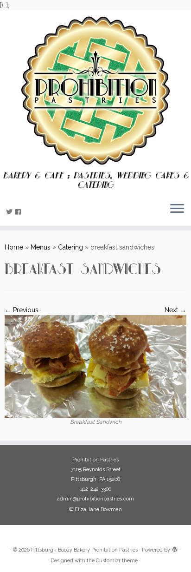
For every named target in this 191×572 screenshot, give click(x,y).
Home (14, 247)
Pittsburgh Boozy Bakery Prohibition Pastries (84, 550)
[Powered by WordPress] (175, 548)
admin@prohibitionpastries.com (95, 499)
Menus (41, 247)
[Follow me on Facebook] (19, 212)
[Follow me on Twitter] (10, 212)
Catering (70, 247)
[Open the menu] (177, 209)
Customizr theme (117, 561)
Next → (175, 310)
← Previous (21, 310)
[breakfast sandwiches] (95, 365)
